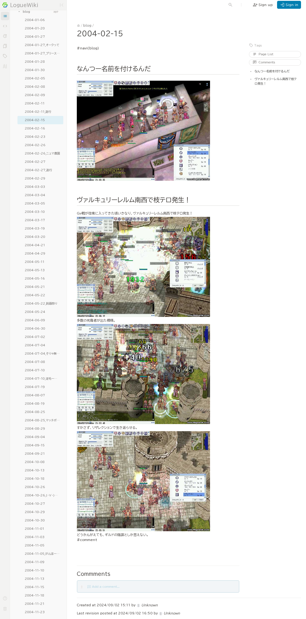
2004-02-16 (35, 128)
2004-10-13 (35, 470)
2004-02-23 (35, 136)
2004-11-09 (34, 562)
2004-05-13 (35, 270)
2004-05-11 (34, 261)
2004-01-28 (35, 61)
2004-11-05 (34, 545)
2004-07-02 (35, 336)
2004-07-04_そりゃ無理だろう (42, 353)
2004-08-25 (35, 412)
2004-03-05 (35, 203)
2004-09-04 (35, 437)
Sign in (289, 5)
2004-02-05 (35, 78)
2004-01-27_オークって (42, 45)
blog (26, 11)
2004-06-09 (35, 320)
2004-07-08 (35, 361)
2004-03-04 (35, 195)
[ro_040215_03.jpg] (143, 374)
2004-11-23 (35, 612)
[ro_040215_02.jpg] (143, 267)
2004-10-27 (35, 503)
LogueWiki (24, 5)
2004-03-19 (35, 228)
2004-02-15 (35, 120)
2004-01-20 (35, 28)
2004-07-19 (35, 386)
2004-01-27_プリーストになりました (42, 53)
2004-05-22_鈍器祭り (41, 303)
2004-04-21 (35, 245)
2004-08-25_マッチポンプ (42, 420)
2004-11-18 (34, 595)
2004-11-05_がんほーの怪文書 (42, 553)
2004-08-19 (35, 403)
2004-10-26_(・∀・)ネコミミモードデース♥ (42, 495)
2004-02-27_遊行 (38, 170)
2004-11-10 (34, 570)
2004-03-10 (35, 211)
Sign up (263, 5)
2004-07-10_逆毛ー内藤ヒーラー (42, 378)
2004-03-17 (35, 220)
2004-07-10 (35, 370)
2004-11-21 (34, 603)
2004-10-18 (34, 478)
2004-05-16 (35, 278)
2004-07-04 (35, 345)
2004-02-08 (35, 86)
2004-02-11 (35, 103)
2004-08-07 (35, 395)
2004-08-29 (35, 428)
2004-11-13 (34, 578)
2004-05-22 (35, 295)
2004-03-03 (35, 186)
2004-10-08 (35, 462)
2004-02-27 (35, 161)
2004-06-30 (35, 328)
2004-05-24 (35, 311)
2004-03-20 (35, 236)
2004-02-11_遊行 (38, 111)
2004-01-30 (35, 70)
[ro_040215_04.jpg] (143, 481)
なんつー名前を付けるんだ (272, 71)
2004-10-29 (35, 512)
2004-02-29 (35, 178)
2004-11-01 (34, 528)
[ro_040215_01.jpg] (143, 131)
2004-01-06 (35, 20)
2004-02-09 (35, 95)
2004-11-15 (34, 587)
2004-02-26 (35, 145)
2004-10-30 (35, 520)
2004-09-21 (35, 453)
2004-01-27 (35, 36)
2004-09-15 (35, 445)
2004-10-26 (35, 487)
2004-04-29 (35, 253)
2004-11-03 (35, 537)
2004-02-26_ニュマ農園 (42, 153)
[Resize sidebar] (68, 309)
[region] (38, 314)
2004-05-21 (35, 286)
